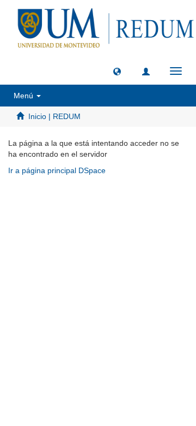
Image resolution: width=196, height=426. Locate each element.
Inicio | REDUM (54, 116)
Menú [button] (24, 95)
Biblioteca (155, 202)
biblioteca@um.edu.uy (101, 228)
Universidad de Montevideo (75, 202)
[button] (117, 71)
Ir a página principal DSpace (57, 170)
